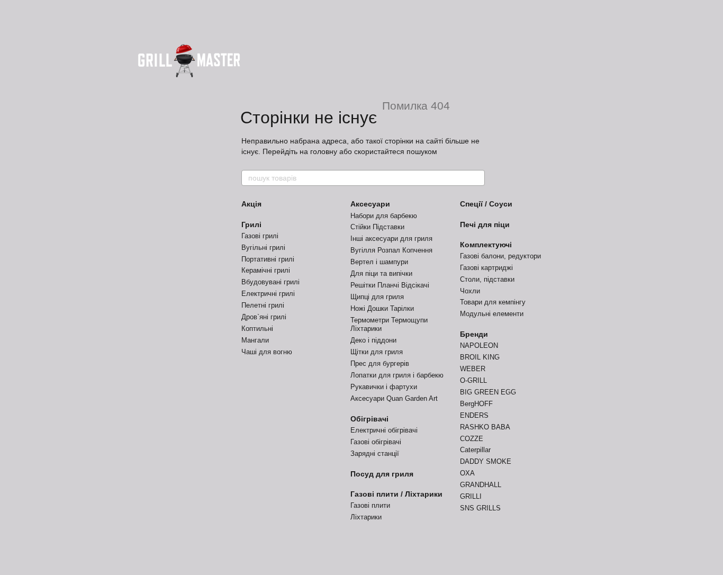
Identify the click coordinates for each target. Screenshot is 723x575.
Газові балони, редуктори (500, 256)
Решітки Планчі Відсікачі (389, 285)
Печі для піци (485, 224)
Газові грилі (259, 236)
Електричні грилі (268, 294)
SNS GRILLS (480, 508)
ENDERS (474, 415)
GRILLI (471, 496)
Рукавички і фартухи (383, 387)
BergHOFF (476, 404)
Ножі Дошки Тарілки (382, 308)
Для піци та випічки (381, 273)
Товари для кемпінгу (493, 302)
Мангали (255, 340)
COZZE (471, 439)
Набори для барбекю (383, 216)
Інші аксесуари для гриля (391, 238)
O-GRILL (473, 380)
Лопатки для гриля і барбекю (397, 375)
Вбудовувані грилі (270, 282)
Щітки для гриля (376, 352)
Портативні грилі (267, 259)
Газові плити (370, 505)
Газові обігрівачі (375, 442)
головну (323, 151)
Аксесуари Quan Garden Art (394, 398)
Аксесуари (370, 204)
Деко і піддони (373, 340)
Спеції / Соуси (486, 204)
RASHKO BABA (485, 427)
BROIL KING (480, 357)
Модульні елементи (491, 314)
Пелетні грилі (262, 305)
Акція (251, 204)
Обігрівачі (369, 419)
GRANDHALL (480, 485)
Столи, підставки (487, 279)
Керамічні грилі (265, 270)
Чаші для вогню (266, 352)
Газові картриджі (486, 268)
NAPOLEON (479, 345)
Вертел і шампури (379, 262)
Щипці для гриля (377, 297)
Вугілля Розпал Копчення (391, 250)
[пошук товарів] (476, 178)
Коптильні (257, 329)
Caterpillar (475, 450)
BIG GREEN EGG (488, 392)
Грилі (251, 224)
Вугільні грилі (263, 247)
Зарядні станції (374, 453)
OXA (467, 473)
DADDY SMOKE (485, 461)
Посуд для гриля (381, 474)
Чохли (470, 291)
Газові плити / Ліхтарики (396, 494)
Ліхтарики (366, 517)
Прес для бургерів (379, 363)
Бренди (474, 334)
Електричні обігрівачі (384, 430)
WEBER (472, 369)
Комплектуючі (486, 244)
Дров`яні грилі (263, 317)
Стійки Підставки (377, 227)
